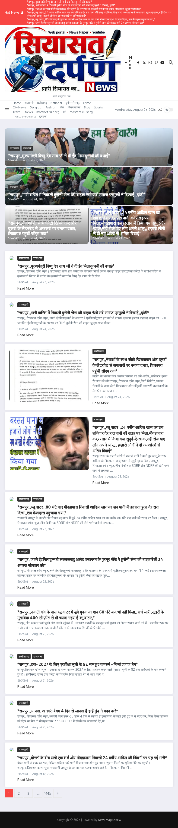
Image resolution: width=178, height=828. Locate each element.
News (29, 112)
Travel (17, 112)
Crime (87, 103)
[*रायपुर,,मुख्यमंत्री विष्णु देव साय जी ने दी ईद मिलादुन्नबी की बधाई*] (11, 258)
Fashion (51, 107)
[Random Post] (160, 110)
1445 (47, 793)
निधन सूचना (74, 107)
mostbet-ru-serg (47, 112)
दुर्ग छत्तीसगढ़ (72, 103)
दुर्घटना (43, 116)
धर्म (64, 112)
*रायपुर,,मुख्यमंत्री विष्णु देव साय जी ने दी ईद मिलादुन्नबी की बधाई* (59, 155)
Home (17, 103)
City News (19, 107)
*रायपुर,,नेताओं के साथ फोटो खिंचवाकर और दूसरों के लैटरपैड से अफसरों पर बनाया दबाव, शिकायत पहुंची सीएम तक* (42, 228)
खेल (62, 107)
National (56, 103)
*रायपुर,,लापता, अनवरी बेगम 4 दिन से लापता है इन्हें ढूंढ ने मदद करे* (67, 710)
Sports (98, 107)
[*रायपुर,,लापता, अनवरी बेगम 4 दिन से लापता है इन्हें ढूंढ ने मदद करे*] (11, 703)
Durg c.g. (36, 107)
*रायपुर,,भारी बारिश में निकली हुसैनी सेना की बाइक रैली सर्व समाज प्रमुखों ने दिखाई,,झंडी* (77, 194)
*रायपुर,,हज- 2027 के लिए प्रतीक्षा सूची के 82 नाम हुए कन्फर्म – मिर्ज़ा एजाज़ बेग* (77, 664)
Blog (87, 107)
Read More (25, 288)
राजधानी (29, 103)
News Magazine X (109, 820)
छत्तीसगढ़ (42, 103)
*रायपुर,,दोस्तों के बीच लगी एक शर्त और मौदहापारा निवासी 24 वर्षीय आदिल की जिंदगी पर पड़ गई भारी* (92, 757)
